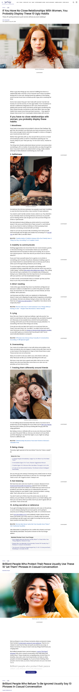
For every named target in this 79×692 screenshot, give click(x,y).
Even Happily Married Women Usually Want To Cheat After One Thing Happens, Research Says (30, 540)
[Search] (73, 2)
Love (18, 2)
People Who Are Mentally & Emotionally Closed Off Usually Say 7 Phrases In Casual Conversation (30, 544)
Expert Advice (66, 2)
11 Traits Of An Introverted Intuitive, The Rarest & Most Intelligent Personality (30, 468)
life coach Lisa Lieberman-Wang (34, 270)
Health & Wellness (50, 2)
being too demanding (25, 301)
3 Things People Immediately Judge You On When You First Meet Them (30, 459)
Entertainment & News (40, 2)
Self (30, 2)
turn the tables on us (20, 514)
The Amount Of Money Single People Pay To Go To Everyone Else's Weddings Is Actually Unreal (31, 548)
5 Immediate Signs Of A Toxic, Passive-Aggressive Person (29, 462)
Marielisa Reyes (6, 570)
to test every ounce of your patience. (30, 643)
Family (33, 2)
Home (3, 7)
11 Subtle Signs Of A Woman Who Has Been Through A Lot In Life (30, 465)
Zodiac (21, 2)
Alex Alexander (6, 20)
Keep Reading (31, 672)
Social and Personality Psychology (21, 486)
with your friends (46, 424)
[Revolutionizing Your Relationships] (8, 2)
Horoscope (25, 2)
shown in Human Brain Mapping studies (38, 330)
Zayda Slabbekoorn (7, 690)
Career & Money (58, 2)
